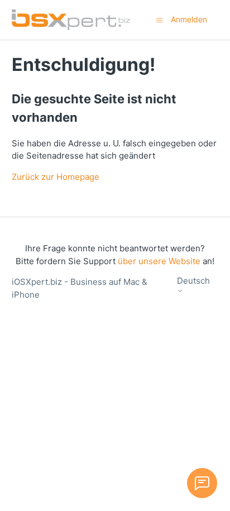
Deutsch (193, 281)
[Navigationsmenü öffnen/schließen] (159, 19)
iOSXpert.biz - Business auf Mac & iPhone (79, 288)
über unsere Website (159, 261)
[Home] (71, 19)
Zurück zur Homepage (55, 176)
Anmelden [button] (189, 19)
